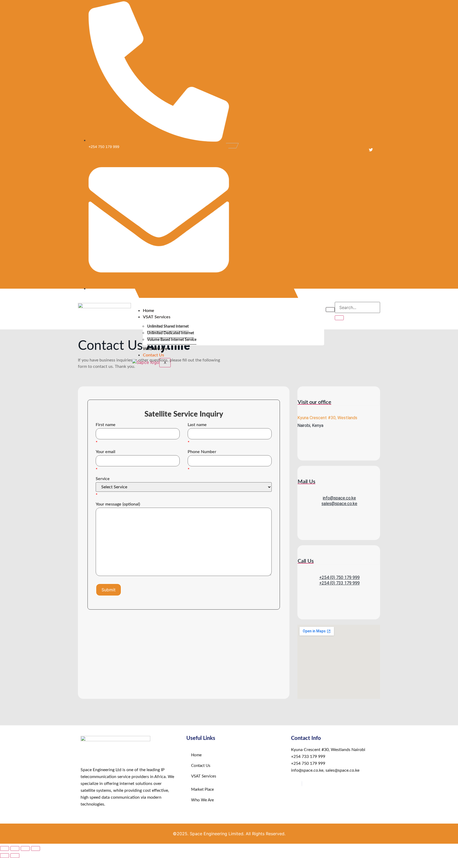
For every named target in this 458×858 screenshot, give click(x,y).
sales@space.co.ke (339, 503)
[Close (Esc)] (35, 848)
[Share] (25, 848)
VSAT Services (156, 317)
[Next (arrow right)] (14, 855)
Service (103, 479)
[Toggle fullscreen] (14, 848)
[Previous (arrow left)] (4, 855)
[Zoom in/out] (4, 848)
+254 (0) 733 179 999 (339, 583)
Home (148, 311)
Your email (105, 452)
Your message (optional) (118, 504)
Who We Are (155, 349)
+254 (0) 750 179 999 (339, 577)
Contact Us (153, 355)
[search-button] (339, 317)
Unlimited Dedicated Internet (170, 333)
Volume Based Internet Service (171, 340)
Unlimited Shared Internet (168, 326)
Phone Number (202, 452)
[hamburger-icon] (330, 309)
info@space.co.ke (339, 498)
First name (106, 425)
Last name (197, 425)
